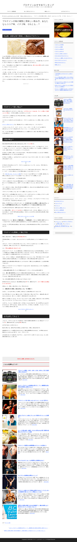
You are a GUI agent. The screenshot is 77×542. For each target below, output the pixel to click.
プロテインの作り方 (59, 51)
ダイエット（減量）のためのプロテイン (63, 58)
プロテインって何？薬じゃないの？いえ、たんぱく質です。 (33, 400)
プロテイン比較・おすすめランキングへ (26, 358)
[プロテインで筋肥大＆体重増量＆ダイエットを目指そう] (9, 458)
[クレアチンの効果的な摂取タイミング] (9, 488)
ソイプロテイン (67, 223)
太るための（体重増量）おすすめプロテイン (68, 110)
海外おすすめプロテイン (60, 62)
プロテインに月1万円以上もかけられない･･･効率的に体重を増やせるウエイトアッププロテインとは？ (68, 140)
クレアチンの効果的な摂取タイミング (27, 475)
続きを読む (25, 379)
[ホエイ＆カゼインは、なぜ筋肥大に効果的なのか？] (9, 473)
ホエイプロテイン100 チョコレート (26, 309)
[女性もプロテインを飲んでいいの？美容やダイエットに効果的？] (9, 428)
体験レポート (47, 11)
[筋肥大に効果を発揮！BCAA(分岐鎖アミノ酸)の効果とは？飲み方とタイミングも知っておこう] (9, 518)
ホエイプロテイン (62, 226)
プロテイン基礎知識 (11, 11)
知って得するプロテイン (29, 11)
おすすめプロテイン (65, 11)
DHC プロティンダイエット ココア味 (26, 216)
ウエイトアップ (58, 203)
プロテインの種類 (59, 47)
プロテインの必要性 (59, 44)
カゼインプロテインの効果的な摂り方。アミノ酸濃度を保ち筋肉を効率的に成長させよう (28, 528)
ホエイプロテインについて (61, 60)
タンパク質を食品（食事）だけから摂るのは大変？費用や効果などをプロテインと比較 (64, 78)
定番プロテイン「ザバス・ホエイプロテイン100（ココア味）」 (68, 157)
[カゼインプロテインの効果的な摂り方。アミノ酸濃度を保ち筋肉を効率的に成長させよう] (9, 398)
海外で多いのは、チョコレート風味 (13, 173)
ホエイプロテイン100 (26, 161)
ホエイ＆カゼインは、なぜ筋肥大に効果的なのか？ (31, 460)
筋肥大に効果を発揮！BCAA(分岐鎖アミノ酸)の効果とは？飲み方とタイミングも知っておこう (24, 530)
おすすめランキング (58, 221)
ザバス (6, 522)
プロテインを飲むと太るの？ (61, 53)
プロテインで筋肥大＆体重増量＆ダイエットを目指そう (32, 445)
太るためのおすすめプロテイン (61, 55)
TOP (11, 16)
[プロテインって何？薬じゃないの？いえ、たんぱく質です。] (9, 413)
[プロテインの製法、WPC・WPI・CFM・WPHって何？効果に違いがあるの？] (9, 383)
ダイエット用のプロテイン (8, 124)
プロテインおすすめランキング (38, 5)
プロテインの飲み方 (59, 49)
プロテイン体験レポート (60, 207)
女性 (9, 522)
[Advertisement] (26, 93)
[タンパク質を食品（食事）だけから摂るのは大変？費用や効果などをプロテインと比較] (9, 443)
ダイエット (57, 205)
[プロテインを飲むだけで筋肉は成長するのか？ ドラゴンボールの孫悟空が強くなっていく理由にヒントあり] (9, 503)
